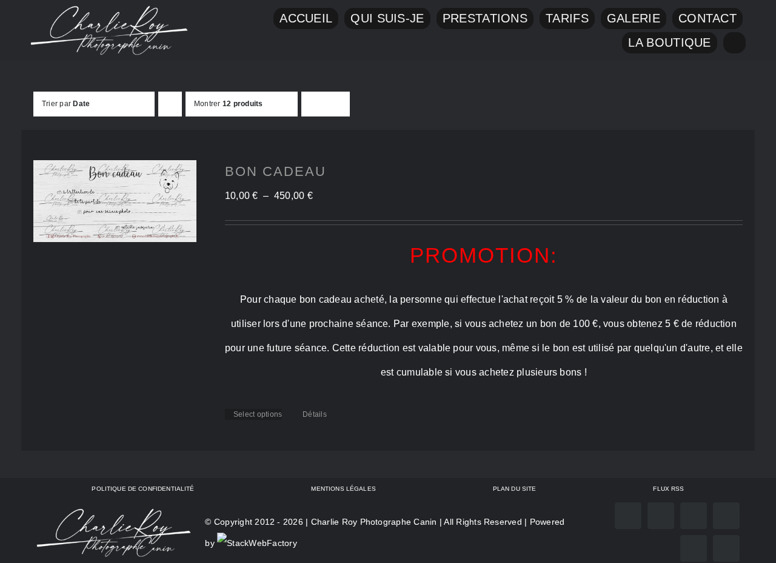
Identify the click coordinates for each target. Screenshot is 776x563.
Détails (315, 414)
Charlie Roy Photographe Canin (374, 522)
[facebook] (628, 515)
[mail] (693, 548)
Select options (257, 414)
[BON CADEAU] (114, 201)
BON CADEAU (275, 171)
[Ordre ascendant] (170, 104)
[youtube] (693, 515)
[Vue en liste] (337, 104)
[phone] (726, 548)
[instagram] (660, 515)
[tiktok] (726, 515)
